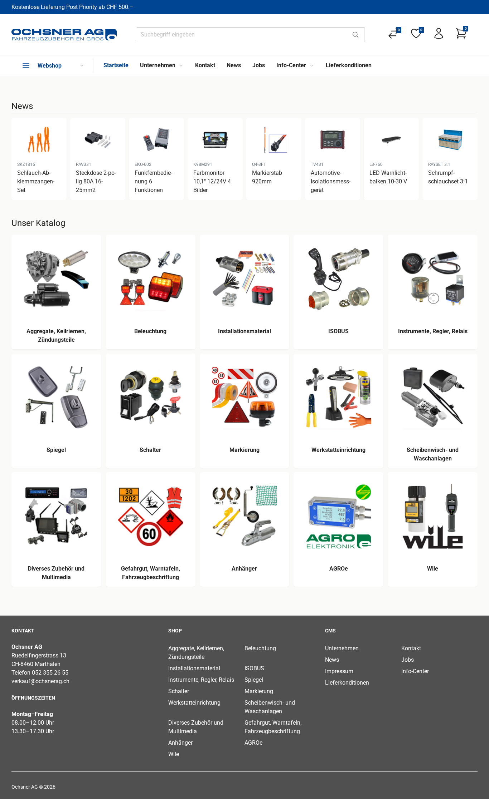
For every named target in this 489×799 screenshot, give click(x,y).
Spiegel (254, 679)
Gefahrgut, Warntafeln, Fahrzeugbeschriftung (273, 727)
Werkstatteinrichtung (194, 702)
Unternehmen (342, 648)
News (332, 659)
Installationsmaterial (194, 668)
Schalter (178, 691)
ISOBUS (254, 668)
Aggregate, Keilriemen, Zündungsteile (196, 652)
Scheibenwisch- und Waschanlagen (270, 707)
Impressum (339, 671)
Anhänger (180, 742)
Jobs (407, 659)
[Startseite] (64, 34)
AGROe (253, 742)
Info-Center (415, 671)
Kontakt (411, 648)
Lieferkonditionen (347, 682)
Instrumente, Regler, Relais (201, 679)
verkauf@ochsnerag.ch (40, 681)
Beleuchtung (260, 648)
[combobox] (242, 35)
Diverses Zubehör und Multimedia (195, 727)
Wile (173, 754)
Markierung (259, 691)
